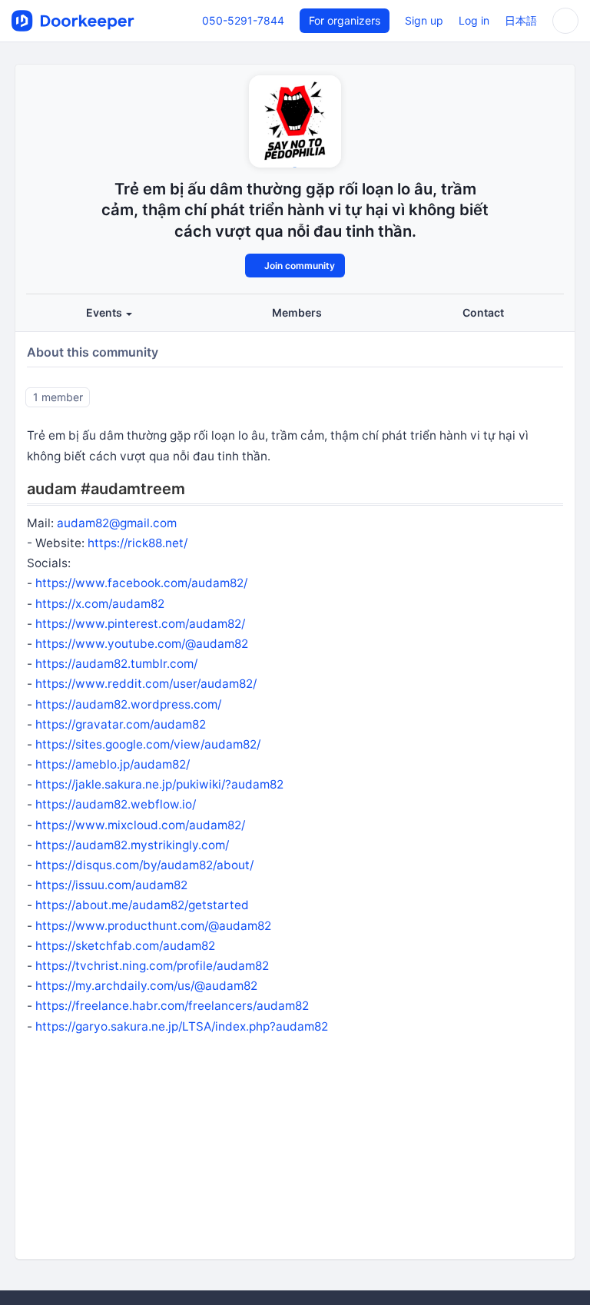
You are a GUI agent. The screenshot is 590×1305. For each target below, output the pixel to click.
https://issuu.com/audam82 (111, 885)
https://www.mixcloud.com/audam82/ (140, 825)
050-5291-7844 (243, 20)
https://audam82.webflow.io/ (115, 804)
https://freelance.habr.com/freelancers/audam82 (172, 1005)
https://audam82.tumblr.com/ (116, 663)
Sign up (424, 20)
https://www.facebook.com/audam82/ (141, 583)
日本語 (521, 20)
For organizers (344, 20)
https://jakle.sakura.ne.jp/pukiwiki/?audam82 (159, 784)
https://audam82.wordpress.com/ (128, 704)
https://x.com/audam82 (99, 603)
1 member (58, 396)
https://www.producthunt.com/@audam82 (153, 925)
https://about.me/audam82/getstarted (142, 905)
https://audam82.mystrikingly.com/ (132, 845)
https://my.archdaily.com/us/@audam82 (146, 985)
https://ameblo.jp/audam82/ (112, 764)
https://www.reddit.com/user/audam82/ (146, 683)
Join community (298, 265)
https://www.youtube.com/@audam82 (141, 643)
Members (297, 312)
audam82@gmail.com (117, 523)
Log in (474, 20)
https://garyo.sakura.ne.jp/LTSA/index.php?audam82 (181, 1026)
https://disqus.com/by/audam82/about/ (144, 865)
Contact (483, 312)
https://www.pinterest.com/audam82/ (140, 623)
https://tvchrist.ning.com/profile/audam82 (152, 965)
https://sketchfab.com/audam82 (125, 945)
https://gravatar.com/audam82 (120, 724)
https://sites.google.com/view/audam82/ (147, 744)
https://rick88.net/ (137, 543)
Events (105, 312)
